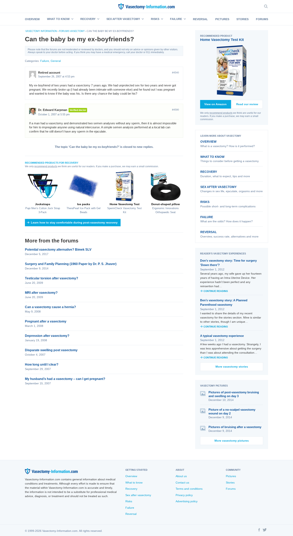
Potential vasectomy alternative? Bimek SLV (58, 249)
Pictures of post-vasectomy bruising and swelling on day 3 (233, 394)
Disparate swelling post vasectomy (51, 350)
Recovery (87, 19)
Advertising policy (187, 501)
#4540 (175, 72)
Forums (262, 19)
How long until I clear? (41, 364)
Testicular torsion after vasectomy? (51, 278)
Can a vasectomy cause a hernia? (50, 307)
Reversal (200, 19)
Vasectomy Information (41, 31)
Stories (242, 19)
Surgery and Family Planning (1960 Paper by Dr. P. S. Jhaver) (70, 264)
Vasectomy (77, 31)
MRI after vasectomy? (41, 292)
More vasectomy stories (231, 366)
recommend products (45, 166)
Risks (155, 19)
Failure (176, 19)
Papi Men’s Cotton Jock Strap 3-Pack (42, 208)
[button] (72, 19)
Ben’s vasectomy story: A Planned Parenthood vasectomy (223, 303)
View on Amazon (215, 104)
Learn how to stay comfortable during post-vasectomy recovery (74, 222)
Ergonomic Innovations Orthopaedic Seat (165, 208)
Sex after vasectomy (123, 19)
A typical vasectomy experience (222, 335)
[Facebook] (259, 530)
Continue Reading (216, 291)
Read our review (247, 104)
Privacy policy (184, 495)
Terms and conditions (189, 488)
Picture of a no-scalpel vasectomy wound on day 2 (231, 411)
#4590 (175, 109)
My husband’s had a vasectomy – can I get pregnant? (65, 379)
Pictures (222, 19)
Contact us (182, 482)
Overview (32, 19)
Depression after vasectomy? (47, 335)
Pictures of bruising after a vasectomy (234, 427)
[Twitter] (265, 530)
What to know (58, 19)
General (56, 60)
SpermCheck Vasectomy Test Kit (124, 208)
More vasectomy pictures (231, 440)
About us (181, 476)
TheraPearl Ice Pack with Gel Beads (83, 208)
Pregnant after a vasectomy (45, 321)
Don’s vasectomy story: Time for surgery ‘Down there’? (228, 263)
